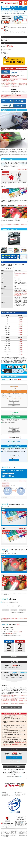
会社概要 (4, 792)
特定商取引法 (5, 794)
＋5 (6, 610)
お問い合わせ (18, 795)
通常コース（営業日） (8, 627)
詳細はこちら (14, 656)
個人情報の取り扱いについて (8, 795)
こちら (20, 677)
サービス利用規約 (18, 792)
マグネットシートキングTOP (6, 11)
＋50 (22, 610)
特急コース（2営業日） (12, 632)
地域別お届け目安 (20, 68)
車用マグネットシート (18, 11)
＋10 (14, 610)
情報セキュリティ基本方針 (20, 794)
